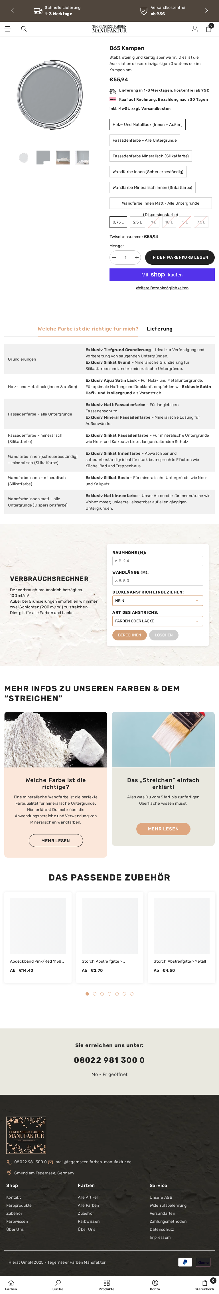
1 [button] (87, 994)
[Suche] (24, 28)
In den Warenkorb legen (179, 257)
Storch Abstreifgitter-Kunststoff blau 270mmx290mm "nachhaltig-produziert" (104, 962)
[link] (57, 11)
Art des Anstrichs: (135, 612)
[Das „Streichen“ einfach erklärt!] (163, 739)
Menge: (117, 246)
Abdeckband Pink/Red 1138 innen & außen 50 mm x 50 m (37, 962)
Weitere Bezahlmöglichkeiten (162, 288)
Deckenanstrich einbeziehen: (148, 592)
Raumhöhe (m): (129, 552)
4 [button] (109, 994)
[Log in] (195, 29)
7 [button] (131, 994)
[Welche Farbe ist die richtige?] (55, 739)
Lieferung (160, 329)
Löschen (164, 635)
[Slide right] (206, 11)
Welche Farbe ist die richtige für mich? (88, 329)
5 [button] (117, 994)
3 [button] (102, 994)
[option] (52, 93)
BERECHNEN (129, 635)
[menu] (7, 28)
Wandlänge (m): (130, 572)
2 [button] (94, 994)
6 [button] (124, 994)
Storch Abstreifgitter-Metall (180, 961)
